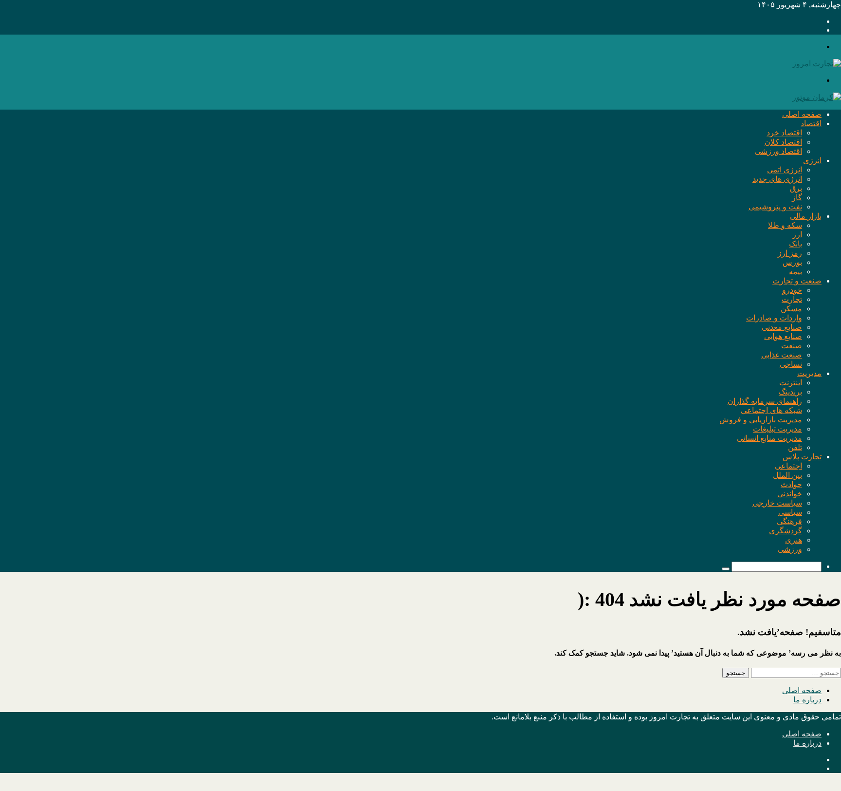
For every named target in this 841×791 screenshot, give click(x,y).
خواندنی (789, 494)
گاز (797, 197)
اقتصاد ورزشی (778, 151)
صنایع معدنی (782, 327)
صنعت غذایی (781, 355)
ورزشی (790, 549)
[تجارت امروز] (816, 63)
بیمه (795, 271)
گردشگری (785, 531)
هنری (793, 540)
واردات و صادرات (774, 318)
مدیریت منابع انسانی (769, 438)
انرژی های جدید (777, 179)
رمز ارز (790, 253)
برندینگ (790, 392)
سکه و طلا (785, 225)
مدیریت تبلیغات (777, 429)
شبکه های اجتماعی (771, 410)
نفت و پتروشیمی (775, 207)
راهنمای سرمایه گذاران (765, 401)
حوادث (791, 484)
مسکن (791, 308)
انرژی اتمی (784, 170)
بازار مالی (806, 216)
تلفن (795, 447)
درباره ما (807, 700)
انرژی (812, 160)
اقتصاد (811, 123)
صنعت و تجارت (797, 281)
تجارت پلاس (802, 456)
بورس (792, 262)
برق (796, 188)
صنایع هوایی (783, 336)
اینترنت (790, 382)
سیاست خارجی (777, 503)
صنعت (791, 345)
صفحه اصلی (802, 114)
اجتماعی (788, 466)
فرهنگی (789, 521)
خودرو (792, 290)
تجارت (792, 299)
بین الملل (787, 475)
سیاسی (790, 512)
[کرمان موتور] (816, 97)
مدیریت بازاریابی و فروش (760, 419)
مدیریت (809, 373)
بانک (795, 244)
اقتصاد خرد (784, 133)
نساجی (791, 364)
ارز (797, 234)
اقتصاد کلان (783, 142)
